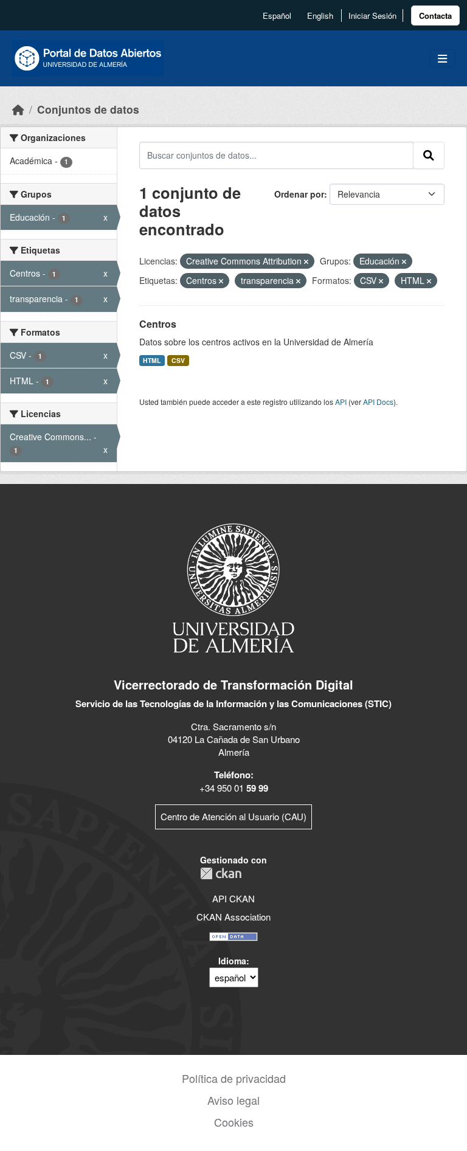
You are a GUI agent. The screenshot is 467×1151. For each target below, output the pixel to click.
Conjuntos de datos (88, 109)
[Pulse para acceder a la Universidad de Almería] (233, 587)
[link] (435, 15)
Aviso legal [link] (233, 1100)
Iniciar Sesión (372, 15)
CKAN (220, 873)
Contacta (435, 15)
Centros (157, 324)
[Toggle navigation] (442, 58)
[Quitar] (306, 261)
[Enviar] (429, 155)
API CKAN (233, 898)
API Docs (378, 401)
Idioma (232, 961)
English (320, 15)
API (341, 401)
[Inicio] (18, 109)
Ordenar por (299, 194)
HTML (152, 360)
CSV (178, 360)
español (277, 15)
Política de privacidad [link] (234, 1078)
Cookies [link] (234, 1122)
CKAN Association (233, 916)
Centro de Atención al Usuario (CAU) (233, 816)
